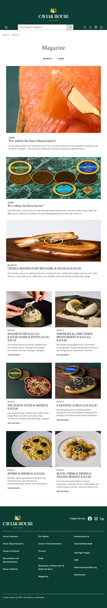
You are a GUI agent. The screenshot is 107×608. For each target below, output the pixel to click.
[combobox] (42, 27)
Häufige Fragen (82, 553)
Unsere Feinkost (11, 551)
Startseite (5, 35)
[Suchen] (70, 27)
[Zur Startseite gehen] (53, 14)
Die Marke (43, 536)
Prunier (42, 551)
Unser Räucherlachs (13, 543)
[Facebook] (90, 519)
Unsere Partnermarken (50, 543)
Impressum (79, 574)
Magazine (43, 576)
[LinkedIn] (102, 519)
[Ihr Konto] (90, 27)
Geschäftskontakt (83, 543)
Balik (40, 558)
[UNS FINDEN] (96, 27)
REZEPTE (47, 58)
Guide (61, 58)
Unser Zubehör (10, 569)
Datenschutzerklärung (85, 567)
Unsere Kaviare (10, 536)
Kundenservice (81, 536)
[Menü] (6, 27)
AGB (76, 560)
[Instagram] (96, 519)
